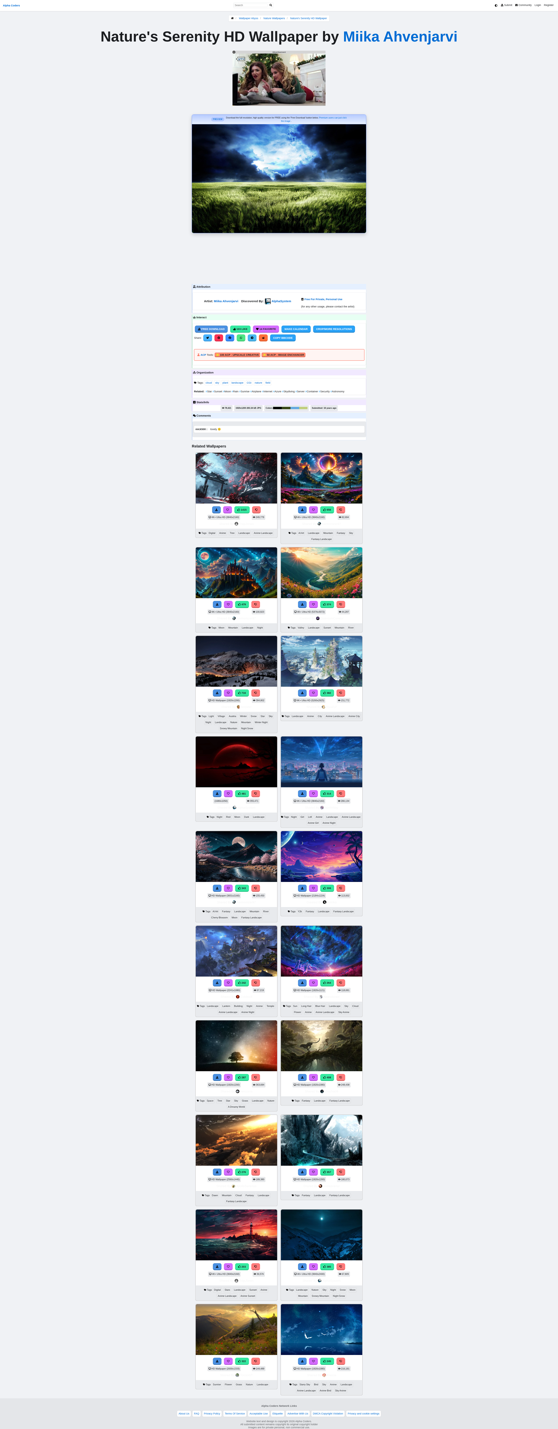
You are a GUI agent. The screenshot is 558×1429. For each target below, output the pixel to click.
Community (525, 5)
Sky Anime (343, 1012)
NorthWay (331, 807)
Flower (297, 1012)
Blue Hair (320, 1006)
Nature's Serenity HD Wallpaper (308, 18)
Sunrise (244, 391)
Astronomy (337, 391)
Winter (243, 716)
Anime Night (329, 823)
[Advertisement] (279, 257)
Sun (295, 1006)
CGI (249, 382)
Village (221, 716)
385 (328, 1266)
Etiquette (277, 1413)
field (267, 382)
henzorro (246, 1091)
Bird (316, 1384)
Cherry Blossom (219, 917)
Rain (235, 391)
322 (243, 1361)
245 (328, 1361)
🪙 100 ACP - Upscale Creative (237, 354)
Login (538, 5)
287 (243, 1077)
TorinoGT (246, 1375)
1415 (243, 509)
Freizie (331, 1375)
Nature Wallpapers (274, 18)
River (351, 627)
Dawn (215, 1195)
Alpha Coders (11, 5)
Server (300, 391)
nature (258, 382)
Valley (301, 627)
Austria (232, 716)
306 (328, 888)
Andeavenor (331, 1186)
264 (328, 982)
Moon (227, 391)
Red (228, 817)
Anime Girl (313, 823)
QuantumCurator (332, 618)
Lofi (310, 817)
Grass (245, 1101)
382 (328, 692)
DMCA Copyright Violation (328, 1413)
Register (549, 5)
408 (328, 1077)
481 (243, 793)
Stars (227, 1290)
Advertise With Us (297, 1413)
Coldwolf (246, 996)
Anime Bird (325, 1390)
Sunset (218, 391)
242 (243, 982)
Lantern (226, 1006)
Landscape (244, 533)
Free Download (213, 329)
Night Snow (247, 728)
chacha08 (331, 1091)
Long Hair (306, 1006)
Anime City (354, 716)
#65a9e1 (294, 408)
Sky (351, 533)
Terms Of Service (235, 1413)
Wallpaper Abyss (248, 18)
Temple (270, 1006)
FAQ (196, 1413)
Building (238, 1006)
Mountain (328, 533)
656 (328, 509)
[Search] (270, 5)
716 (243, 692)
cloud (209, 382)
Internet (267, 391)
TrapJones (246, 523)
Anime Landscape (263, 533)
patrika (332, 902)
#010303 (277, 408)
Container (312, 391)
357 (328, 1172)
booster (246, 706)
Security (324, 391)
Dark (246, 817)
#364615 (286, 408)
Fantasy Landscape (321, 539)
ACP (203, 354)
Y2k (300, 911)
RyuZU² (331, 706)
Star (209, 391)
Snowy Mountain (228, 728)
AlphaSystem (281, 301)
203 (243, 1266)
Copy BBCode (283, 337)
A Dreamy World (236, 1107)
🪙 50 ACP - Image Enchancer (283, 354)
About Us (184, 1413)
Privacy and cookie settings (363, 1413)
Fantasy (341, 533)
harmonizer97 (331, 523)
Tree (232, 533)
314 (328, 793)
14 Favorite (267, 329)
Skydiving (288, 391)
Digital (212, 533)
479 (243, 604)
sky (217, 382)
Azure (277, 391)
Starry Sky (304, 1384)
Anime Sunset (247, 1296)
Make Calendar (296, 329)
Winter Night (261, 722)
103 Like (241, 329)
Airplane (256, 391)
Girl (302, 817)
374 (328, 604)
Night (260, 627)
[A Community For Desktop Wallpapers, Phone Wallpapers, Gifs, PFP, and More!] (232, 18)
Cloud (355, 1006)
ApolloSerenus (246, 1186)
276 (243, 1172)
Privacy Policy (212, 1413)
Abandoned (331, 996)
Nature (233, 722)
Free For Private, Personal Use (323, 299)
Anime (222, 533)
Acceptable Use (259, 1413)
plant (225, 382)
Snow (254, 716)
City (320, 716)
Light (211, 716)
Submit (507, 5)
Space (210, 1101)
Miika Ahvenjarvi (400, 36)
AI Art (301, 533)
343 (243, 888)
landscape (237, 382)
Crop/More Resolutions (334, 329)
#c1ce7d (303, 408)
